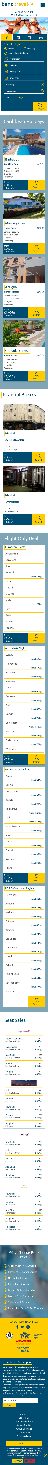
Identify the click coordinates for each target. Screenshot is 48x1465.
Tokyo (8, 867)
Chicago (9, 921)
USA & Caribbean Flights (19, 888)
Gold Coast (11, 722)
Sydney (9, 655)
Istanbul (9, 572)
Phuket (9, 850)
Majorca (9, 594)
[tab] (7, 37)
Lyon (8, 581)
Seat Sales (15, 1020)
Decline (29, 1460)
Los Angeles (12, 947)
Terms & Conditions (24, 1421)
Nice (7, 609)
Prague (9, 621)
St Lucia (9, 991)
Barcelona (10, 560)
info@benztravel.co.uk (25, 15)
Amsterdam (11, 553)
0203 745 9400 (25, 12)
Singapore (10, 859)
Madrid (9, 587)
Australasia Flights (16, 648)
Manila (8, 841)
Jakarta (9, 800)
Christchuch (11, 740)
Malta (8, 600)
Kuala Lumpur (12, 826)
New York (10, 894)
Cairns (8, 687)
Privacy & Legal (24, 1436)
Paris (8, 615)
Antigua (9, 903)
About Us (24, 1414)
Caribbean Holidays (24, 121)
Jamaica (9, 930)
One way (31, 48)
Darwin (9, 714)
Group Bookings (24, 1429)
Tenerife (10, 628)
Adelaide (10, 681)
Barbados (10, 912)
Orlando (9, 965)
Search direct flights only (19, 53)
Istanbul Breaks (19, 394)
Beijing (9, 785)
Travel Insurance (24, 1432)
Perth (8, 705)
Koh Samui (11, 808)
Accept (18, 1460)
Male (8, 835)
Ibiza (7, 566)
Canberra (10, 696)
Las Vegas (10, 938)
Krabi (8, 817)
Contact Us (24, 1418)
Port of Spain (12, 974)
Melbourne (11, 663)
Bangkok (10, 776)
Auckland (10, 731)
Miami (8, 956)
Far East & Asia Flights (18, 769)
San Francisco (12, 982)
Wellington (11, 749)
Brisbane (10, 672)
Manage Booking (24, 1425)
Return (11, 48)
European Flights (15, 547)
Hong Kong (11, 791)
